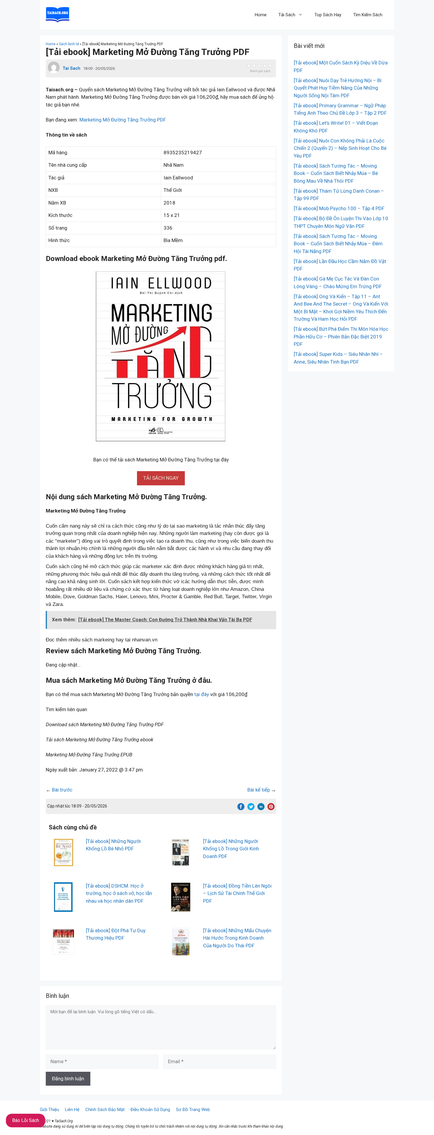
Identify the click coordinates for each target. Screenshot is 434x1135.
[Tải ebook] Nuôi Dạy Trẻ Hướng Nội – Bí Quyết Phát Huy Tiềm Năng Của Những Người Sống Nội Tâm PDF (337, 87)
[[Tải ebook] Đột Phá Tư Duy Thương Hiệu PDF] (63, 952)
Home (261, 14)
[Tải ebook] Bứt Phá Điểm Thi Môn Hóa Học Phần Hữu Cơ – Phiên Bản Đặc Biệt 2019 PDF (341, 336)
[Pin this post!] (271, 808)
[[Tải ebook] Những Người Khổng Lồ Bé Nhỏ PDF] (63, 863)
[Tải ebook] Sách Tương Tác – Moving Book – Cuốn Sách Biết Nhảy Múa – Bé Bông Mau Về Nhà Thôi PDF (336, 173)
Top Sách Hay (327, 14)
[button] (161, 478)
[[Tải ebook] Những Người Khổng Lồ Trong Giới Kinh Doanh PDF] (180, 863)
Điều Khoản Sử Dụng (150, 1109)
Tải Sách (286, 14)
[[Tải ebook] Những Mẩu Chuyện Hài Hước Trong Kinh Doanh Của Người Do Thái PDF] (180, 952)
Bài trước (62, 790)
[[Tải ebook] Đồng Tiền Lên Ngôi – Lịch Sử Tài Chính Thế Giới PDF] (180, 908)
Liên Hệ (72, 1109)
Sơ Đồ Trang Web (193, 1109)
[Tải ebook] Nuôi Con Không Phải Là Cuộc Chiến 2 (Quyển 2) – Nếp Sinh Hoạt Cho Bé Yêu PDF (340, 148)
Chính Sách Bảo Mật (105, 1109)
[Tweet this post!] (250, 808)
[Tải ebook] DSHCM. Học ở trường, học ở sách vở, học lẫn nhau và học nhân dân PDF (119, 893)
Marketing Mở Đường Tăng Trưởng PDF (122, 120)
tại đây (201, 694)
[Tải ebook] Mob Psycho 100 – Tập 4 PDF (339, 208)
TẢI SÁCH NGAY (161, 478)
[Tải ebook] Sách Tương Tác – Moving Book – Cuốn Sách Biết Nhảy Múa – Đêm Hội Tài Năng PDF (338, 243)
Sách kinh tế (69, 44)
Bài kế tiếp (258, 790)
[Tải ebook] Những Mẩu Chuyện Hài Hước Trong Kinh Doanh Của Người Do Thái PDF (237, 938)
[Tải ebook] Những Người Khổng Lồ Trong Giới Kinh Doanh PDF (231, 848)
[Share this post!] (240, 808)
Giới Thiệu (49, 1109)
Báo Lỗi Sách (25, 1120)
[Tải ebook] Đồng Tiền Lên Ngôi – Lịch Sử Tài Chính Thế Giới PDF (237, 893)
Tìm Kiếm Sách (367, 14)
